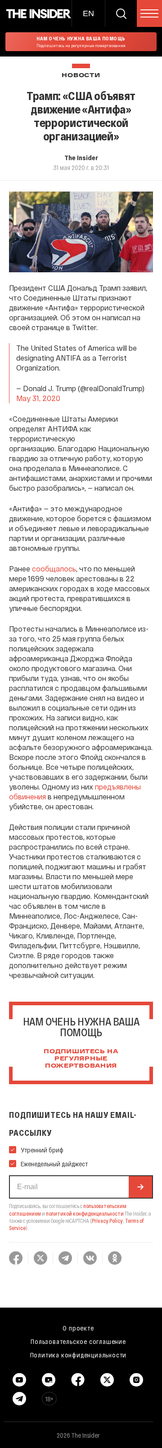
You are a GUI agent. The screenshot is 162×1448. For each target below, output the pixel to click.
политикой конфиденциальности (85, 1213)
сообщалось (54, 568)
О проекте (78, 1328)
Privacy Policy (107, 1220)
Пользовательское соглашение (78, 1341)
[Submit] (140, 1187)
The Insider (81, 157)
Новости (81, 75)
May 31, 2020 (38, 398)
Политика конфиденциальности (78, 1355)
